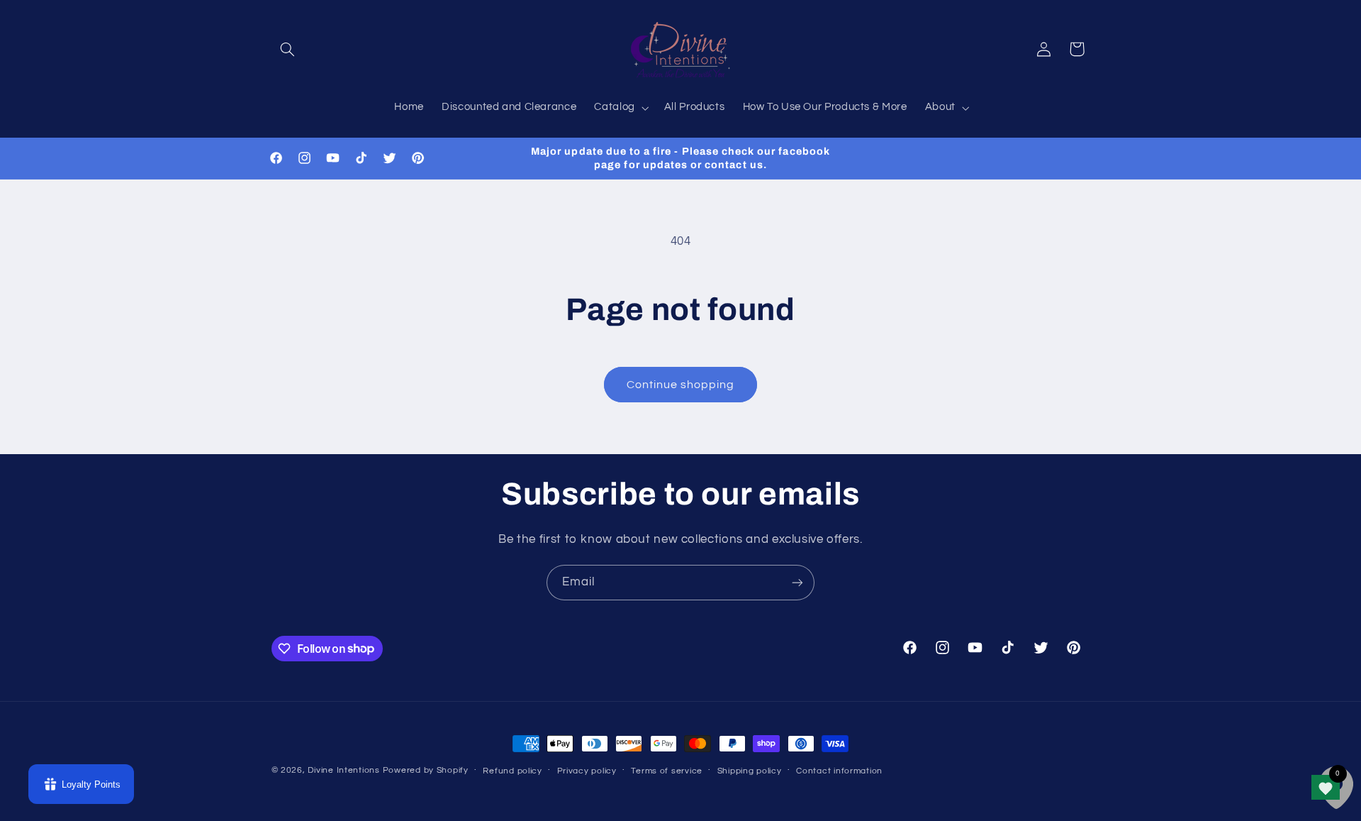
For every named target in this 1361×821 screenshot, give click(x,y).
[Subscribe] (797, 582)
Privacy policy (587, 771)
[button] (287, 49)
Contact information (839, 771)
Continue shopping (681, 384)
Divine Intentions (344, 770)
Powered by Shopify (426, 770)
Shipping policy (749, 771)
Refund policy (512, 771)
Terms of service (666, 771)
